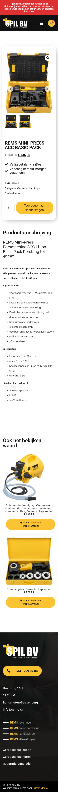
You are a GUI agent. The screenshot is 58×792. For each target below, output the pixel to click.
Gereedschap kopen (29, 188)
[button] (48, 58)
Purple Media (40, 788)
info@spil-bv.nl (14, 709)
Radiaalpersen (13, 193)
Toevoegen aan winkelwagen (34, 208)
